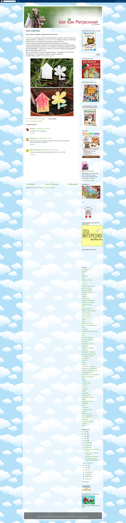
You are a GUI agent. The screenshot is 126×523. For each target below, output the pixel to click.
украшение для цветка (49, 39)
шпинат (84, 425)
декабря (87, 442)
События (84, 387)
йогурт (83, 321)
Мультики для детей (36, 149)
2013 (85, 438)
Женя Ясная (29, 38)
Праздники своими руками (89, 368)
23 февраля (85, 269)
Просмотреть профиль (88, 180)
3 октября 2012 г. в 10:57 (43, 128)
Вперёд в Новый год (87, 292)
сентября (88, 463)
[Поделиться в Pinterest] (55, 119)
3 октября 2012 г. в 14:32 (44, 138)
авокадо (84, 271)
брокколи (84, 284)
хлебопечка (85, 419)
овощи (84, 362)
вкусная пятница (86, 288)
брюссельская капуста (88, 286)
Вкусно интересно (87, 290)
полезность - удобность (88, 366)
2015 (85, 434)
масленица (85, 345)
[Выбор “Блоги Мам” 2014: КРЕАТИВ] (82, 202)
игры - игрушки (86, 317)
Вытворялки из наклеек (91, 456)
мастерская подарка (36, 121)
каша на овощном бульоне (89, 325)
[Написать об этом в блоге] (51, 119)
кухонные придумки (87, 339)
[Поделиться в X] (52, 119)
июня (86, 467)
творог (83, 399)
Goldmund (73, 516)
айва (83, 273)
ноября (87, 445)
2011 (85, 481)
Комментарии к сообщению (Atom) (45, 187)
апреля (87, 472)
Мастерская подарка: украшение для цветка (92, 459)
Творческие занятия (87, 401)
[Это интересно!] (92, 245)
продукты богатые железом (89, 370)
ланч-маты (85, 341)
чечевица (84, 423)
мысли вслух (85, 358)
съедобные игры (86, 395)
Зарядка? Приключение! (89, 310)
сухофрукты (85, 393)
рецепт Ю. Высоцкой (88, 376)
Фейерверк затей (86, 409)
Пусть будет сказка (87, 372)
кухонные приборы (87, 337)
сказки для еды (86, 382)
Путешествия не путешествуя (90, 374)
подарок (84, 364)
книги (83, 327)
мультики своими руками (89, 354)
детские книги (86, 298)
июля (86, 465)
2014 (85, 436)
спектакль (84, 389)
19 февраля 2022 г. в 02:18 (50, 149)
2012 (85, 440)
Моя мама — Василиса (88, 352)
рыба (83, 378)
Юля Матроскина (89, 171)
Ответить (32, 133)
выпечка (84, 294)
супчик (84, 391)
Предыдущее (73, 184)
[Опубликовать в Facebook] (54, 119)
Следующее (30, 184)
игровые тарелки (86, 315)
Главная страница (51, 184)
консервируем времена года (90, 331)
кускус (83, 335)
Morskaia (32, 128)
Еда (83, 306)
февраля (88, 476)
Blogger (86, 516)
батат (83, 278)
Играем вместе (86, 313)
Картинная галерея (87, 323)
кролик (84, 333)
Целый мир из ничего (88, 421)
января (87, 479)
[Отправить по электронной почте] (49, 119)
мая (86, 469)
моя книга (84, 350)
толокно (84, 405)
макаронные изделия (88, 343)
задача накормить (87, 308)
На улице (84, 360)
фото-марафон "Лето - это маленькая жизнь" (89, 416)
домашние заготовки (87, 302)
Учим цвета (85, 407)
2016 (85, 431)
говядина (84, 296)
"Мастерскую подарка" (47, 55)
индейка (84, 319)
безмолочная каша (87, 280)
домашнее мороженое (88, 300)
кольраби (84, 329)
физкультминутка (86, 413)
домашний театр (86, 304)
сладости (84, 385)
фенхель (84, 411)
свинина (84, 380)
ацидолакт (85, 275)
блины (83, 282)
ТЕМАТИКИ (85, 403)
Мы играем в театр (87, 356)
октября (87, 447)
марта (87, 474)
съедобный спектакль (88, 397)
